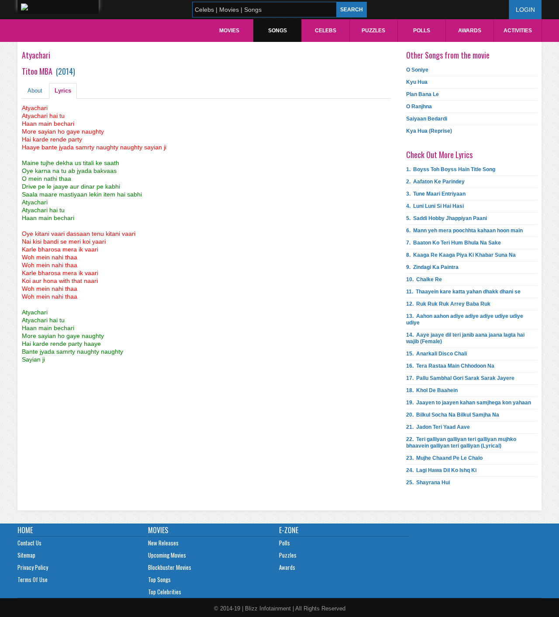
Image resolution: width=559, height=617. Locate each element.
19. (468, 403)
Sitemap (26, 555)
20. (452, 415)
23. (444, 458)
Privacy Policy (32, 567)
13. (464, 319)
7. (453, 243)
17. (460, 378)
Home (25, 530)
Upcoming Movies (167, 555)
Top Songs (159, 579)
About (35, 90)
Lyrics (63, 90)
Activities (518, 31)
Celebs (325, 31)
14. (465, 338)
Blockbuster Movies (169, 567)
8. (461, 255)
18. (432, 390)
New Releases (163, 542)
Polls (421, 31)
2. (435, 182)
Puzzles (373, 31)
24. (441, 470)
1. (450, 169)
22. (461, 442)
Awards (469, 31)
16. (450, 366)
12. (448, 304)
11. (463, 292)
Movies (229, 31)
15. (436, 354)
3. (436, 194)
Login (525, 9)
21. (438, 427)
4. (435, 206)
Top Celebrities (164, 591)
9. (432, 267)
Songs (277, 31)
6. (464, 230)
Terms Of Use (32, 579)
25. (428, 482)
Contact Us (29, 542)
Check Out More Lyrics (439, 154)
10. (424, 279)
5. (446, 218)
